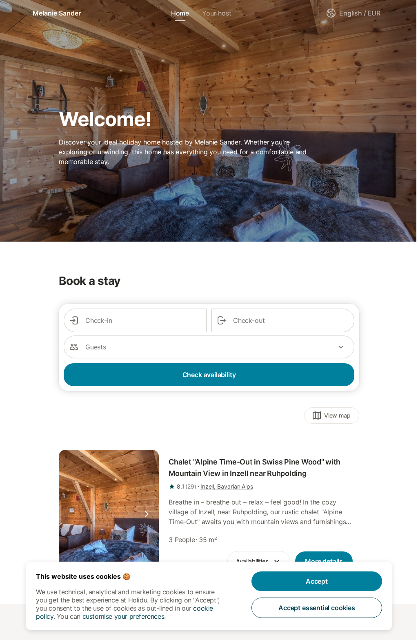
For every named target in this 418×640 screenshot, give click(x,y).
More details (324, 561)
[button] (146, 514)
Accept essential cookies (316, 608)
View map (337, 415)
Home (180, 13)
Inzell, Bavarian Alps (226, 486)
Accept (317, 581)
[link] (109, 514)
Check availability (209, 375)
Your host (216, 13)
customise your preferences (123, 616)
